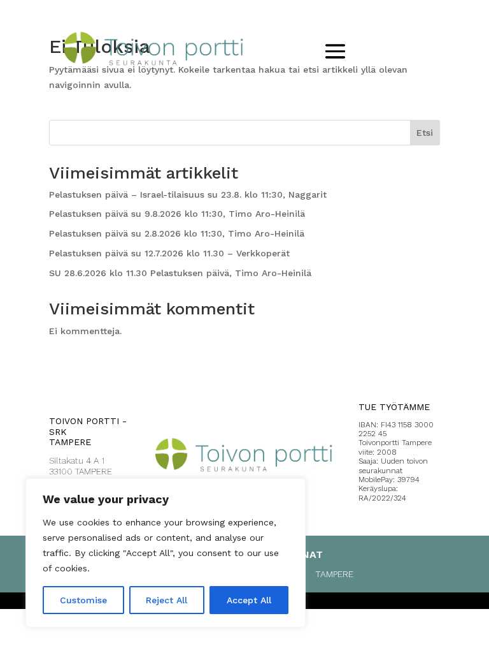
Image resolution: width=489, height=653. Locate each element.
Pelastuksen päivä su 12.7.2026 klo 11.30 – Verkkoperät (169, 253)
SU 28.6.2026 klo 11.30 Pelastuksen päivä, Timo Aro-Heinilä (180, 273)
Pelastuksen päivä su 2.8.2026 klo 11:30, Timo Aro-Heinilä (176, 233)
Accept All (249, 600)
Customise (83, 600)
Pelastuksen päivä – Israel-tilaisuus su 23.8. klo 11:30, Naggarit (188, 194)
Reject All (166, 600)
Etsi (424, 133)
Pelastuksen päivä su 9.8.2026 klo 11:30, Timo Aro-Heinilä (177, 214)
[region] (165, 552)
